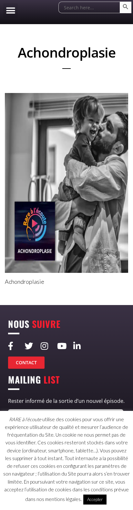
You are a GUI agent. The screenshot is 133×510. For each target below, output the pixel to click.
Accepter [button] (95, 499)
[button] (10, 10)
